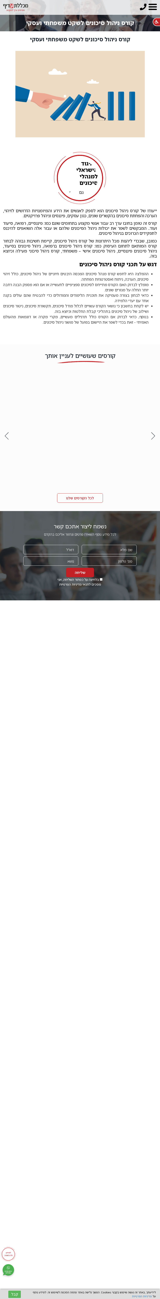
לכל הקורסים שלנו (80, 498)
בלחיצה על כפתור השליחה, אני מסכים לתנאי (79, 582)
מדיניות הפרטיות (70, 584)
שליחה (80, 572)
